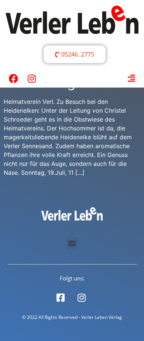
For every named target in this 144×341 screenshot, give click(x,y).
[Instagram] (32, 78)
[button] (72, 243)
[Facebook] (13, 78)
